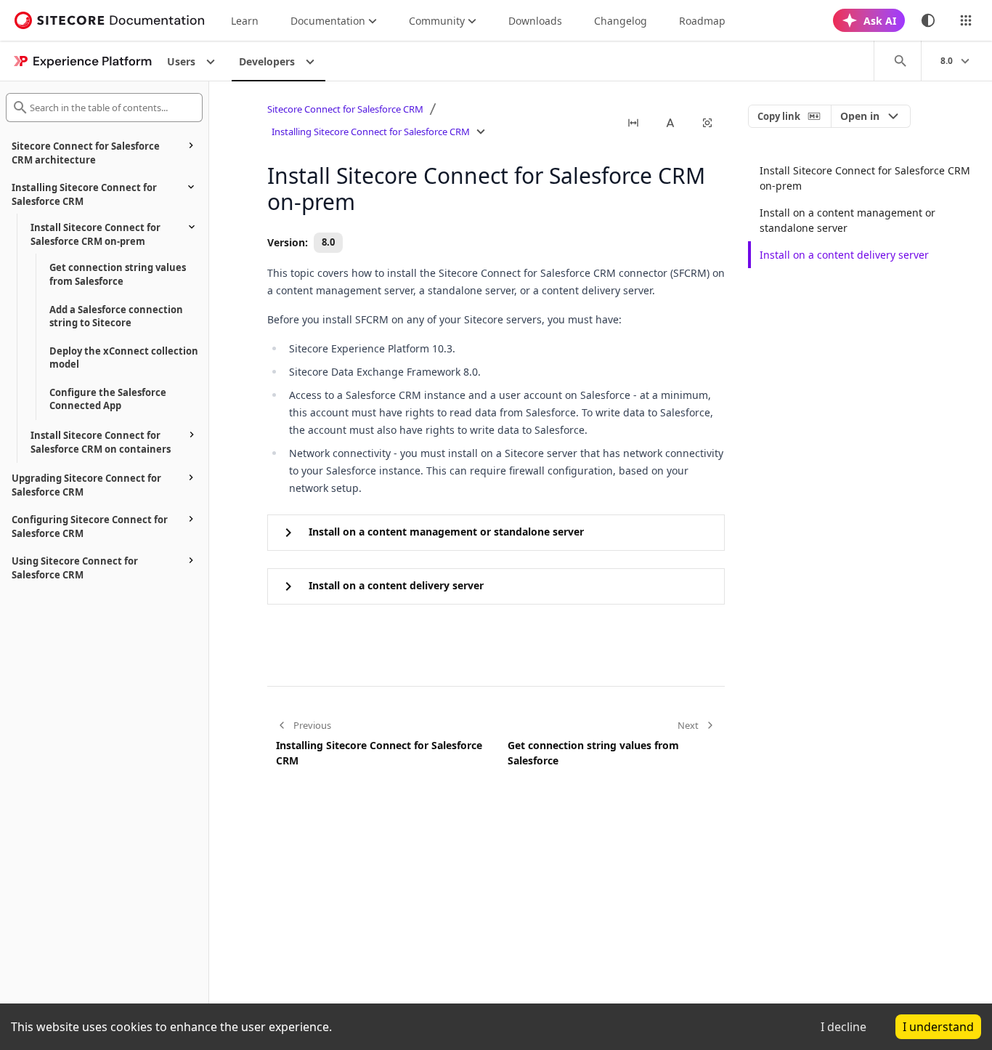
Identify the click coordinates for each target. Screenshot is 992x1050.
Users (181, 61)
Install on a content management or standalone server (847, 220)
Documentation (327, 21)
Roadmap (702, 21)
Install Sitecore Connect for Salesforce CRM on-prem (865, 178)
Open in (859, 116)
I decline (843, 1027)
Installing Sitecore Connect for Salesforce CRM (371, 131)
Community (437, 21)
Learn (245, 21)
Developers (267, 61)
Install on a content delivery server (844, 255)
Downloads (535, 21)
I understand (938, 1027)
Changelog (620, 21)
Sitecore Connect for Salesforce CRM (345, 109)
